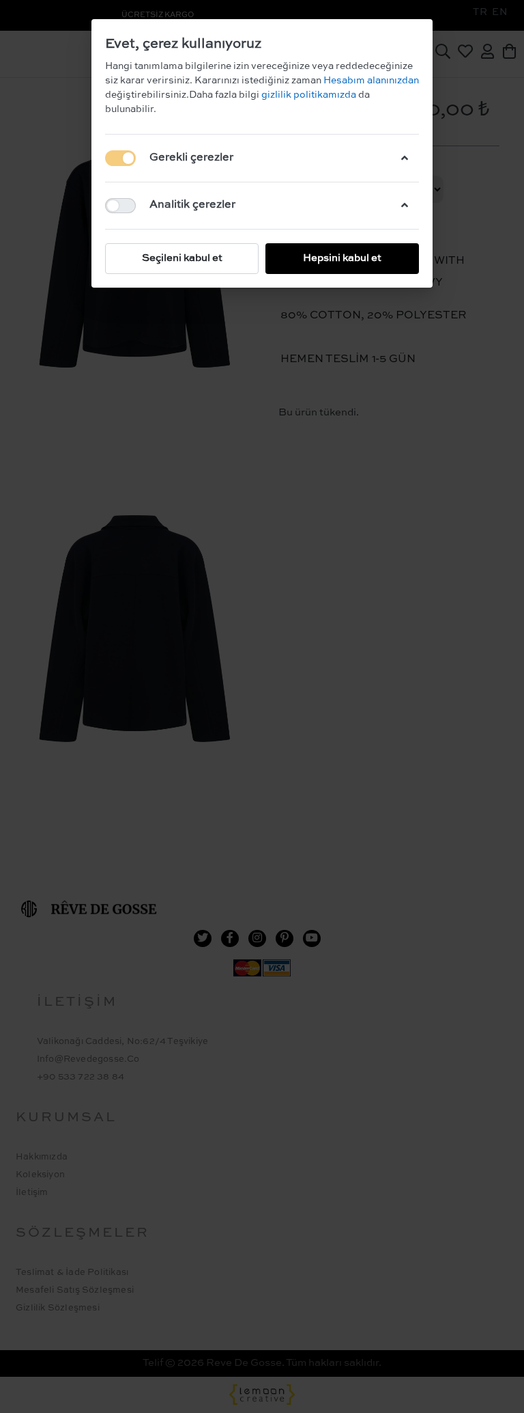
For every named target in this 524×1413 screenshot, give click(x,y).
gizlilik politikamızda (309, 95)
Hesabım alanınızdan (370, 80)
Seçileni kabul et (182, 258)
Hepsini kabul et (342, 258)
